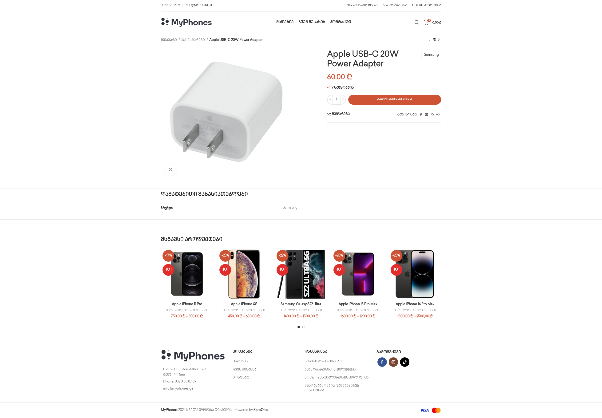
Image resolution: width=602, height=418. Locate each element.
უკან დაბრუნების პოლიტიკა (330, 369)
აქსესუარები (193, 40)
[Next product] (438, 40)
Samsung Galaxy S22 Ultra (301, 304)
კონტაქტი (242, 377)
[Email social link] (426, 115)
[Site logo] (187, 22)
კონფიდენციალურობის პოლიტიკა (336, 377)
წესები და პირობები (323, 361)
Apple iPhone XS (244, 304)
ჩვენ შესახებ (245, 369)
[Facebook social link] (420, 115)
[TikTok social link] (404, 362)
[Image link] (193, 356)
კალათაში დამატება (394, 99)
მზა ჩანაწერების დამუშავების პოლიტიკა (332, 388)
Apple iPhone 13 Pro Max (358, 304)
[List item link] (193, 381)
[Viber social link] (438, 115)
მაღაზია (240, 361)
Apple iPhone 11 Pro (187, 304)
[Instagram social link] (393, 362)
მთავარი (169, 40)
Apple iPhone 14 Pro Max (415, 304)
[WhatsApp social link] (432, 115)
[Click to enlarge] (170, 170)
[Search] (417, 22)
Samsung (431, 55)
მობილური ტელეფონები (187, 310)
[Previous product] (429, 40)
